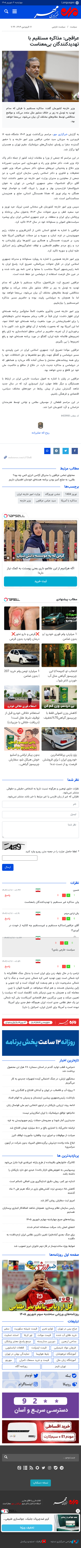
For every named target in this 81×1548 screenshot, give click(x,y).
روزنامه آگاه (21, 1366)
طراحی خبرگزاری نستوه (61, 1541)
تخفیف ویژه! (27, 1528)
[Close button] (78, 1511)
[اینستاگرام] (49, 1468)
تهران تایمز (60, 1366)
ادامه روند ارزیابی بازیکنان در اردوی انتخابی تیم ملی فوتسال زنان (41, 1105)
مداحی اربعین (68, 1341)
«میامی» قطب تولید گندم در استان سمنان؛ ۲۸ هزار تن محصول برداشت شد (41, 1069)
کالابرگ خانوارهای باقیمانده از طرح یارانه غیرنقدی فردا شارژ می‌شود (40, 1162)
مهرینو (8, 1360)
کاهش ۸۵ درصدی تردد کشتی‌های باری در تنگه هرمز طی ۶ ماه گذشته (42, 1191)
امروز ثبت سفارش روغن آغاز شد (57, 1201)
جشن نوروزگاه (52, 494)
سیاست (73, 27)
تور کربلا (28, 1335)
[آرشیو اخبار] (25, 1468)
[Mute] (13, 557)
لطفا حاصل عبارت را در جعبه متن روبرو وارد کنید (52, 852)
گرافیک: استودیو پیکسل (31, 1541)
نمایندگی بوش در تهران (17, 1354)
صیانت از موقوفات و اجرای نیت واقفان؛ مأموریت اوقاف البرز (43, 1135)
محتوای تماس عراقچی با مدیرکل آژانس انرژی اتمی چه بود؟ (44, 475)
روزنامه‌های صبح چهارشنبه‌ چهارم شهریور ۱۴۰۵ (50, 1220)
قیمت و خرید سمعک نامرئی (34, 1360)
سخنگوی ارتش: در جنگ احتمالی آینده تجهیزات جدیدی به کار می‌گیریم (43, 1081)
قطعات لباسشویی (14, 1348)
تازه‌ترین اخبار (69, 1060)
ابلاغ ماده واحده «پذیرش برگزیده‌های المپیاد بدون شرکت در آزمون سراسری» (40, 1145)
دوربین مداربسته (46, 1341)
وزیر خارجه (25, 501)
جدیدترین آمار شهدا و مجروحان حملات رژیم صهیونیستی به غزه (41, 1120)
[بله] (55, 1468)
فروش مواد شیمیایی (65, 1348)
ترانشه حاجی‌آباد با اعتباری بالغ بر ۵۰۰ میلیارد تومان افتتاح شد (42, 1128)
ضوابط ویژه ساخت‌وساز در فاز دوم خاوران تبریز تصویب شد (44, 1246)
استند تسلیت (11, 1335)
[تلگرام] (61, 1468)
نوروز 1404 (71, 494)
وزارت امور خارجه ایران (28, 494)
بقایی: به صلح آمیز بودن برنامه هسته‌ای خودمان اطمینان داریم (42, 480)
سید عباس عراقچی (46, 501)
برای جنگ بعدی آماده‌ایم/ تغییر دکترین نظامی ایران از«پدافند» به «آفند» (41, 1237)
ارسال (8, 867)
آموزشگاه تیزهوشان (66, 1354)
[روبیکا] (37, 1468)
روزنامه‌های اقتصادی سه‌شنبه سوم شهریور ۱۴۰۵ (48, 1314)
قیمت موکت (44, 1335)
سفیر (6, 1329)
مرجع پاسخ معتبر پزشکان (18, 1341)
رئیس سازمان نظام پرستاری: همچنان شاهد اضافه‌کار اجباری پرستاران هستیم (38, 1210)
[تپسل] (6, 516)
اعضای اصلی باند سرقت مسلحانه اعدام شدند (51, 1227)
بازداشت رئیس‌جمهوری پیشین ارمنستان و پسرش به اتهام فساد (41, 1098)
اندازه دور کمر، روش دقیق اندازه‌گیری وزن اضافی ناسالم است (42, 1181)
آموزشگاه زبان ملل (66, 1360)
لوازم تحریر (47, 1329)
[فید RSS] (31, 1468)
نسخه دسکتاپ (40, 1483)
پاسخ (7, 895)
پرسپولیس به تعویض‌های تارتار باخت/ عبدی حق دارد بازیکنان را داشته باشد (42, 1172)
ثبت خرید (40, 581)
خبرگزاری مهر (61, 134)
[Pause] (8, 557)
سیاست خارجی (58, 27)
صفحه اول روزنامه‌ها (64, 1255)
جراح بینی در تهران (67, 1329)
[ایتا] (19, 1468)
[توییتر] (43, 1468)
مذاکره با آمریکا (69, 501)
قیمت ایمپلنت (39, 1348)
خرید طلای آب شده (66, 1335)
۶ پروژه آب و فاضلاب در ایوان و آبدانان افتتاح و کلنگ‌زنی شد (43, 1090)
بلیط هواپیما (42, 1354)
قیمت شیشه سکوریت (25, 1329)
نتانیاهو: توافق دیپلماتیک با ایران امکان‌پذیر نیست (49, 1113)
